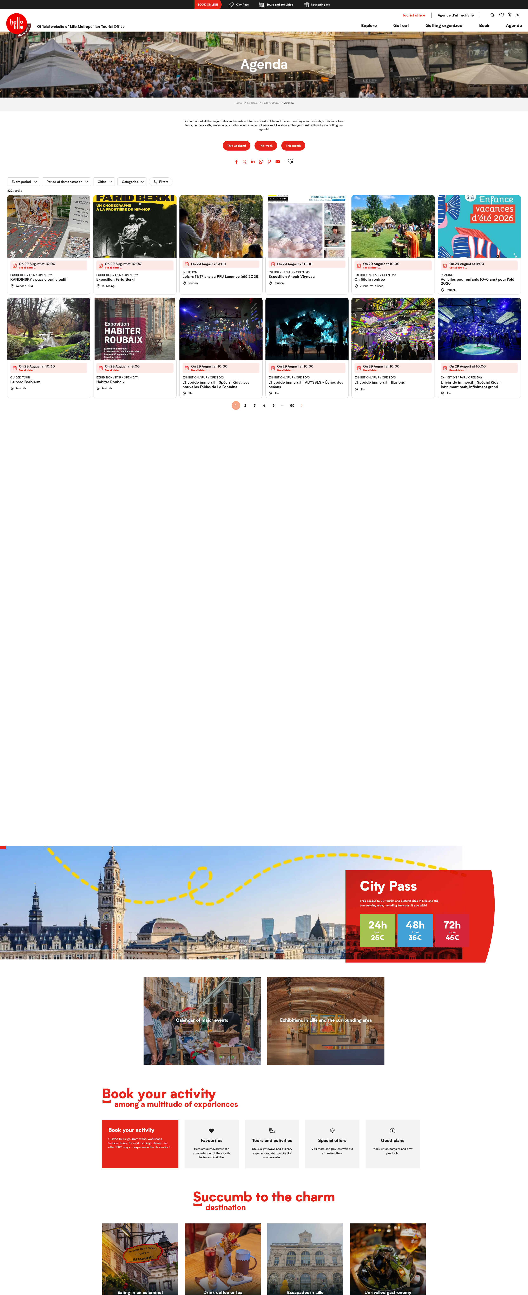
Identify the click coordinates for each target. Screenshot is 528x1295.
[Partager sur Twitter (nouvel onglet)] (245, 162)
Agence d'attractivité (456, 15)
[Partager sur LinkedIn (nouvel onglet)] (253, 162)
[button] (369, 25)
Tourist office (413, 15)
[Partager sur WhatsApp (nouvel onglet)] (261, 162)
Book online (208, 4)
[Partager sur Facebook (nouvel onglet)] (236, 162)
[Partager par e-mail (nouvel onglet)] (278, 162)
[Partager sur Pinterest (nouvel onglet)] (269, 162)
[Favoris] (502, 15)
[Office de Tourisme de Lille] (18, 25)
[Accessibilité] (509, 14)
